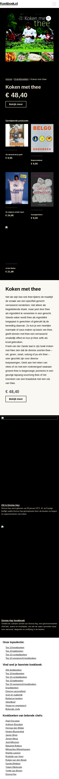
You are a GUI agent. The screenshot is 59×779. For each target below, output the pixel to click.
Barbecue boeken (14, 698)
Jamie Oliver (11, 735)
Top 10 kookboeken (14, 647)
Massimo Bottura (13, 746)
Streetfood (10, 702)
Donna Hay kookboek (13, 620)
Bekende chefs (12, 709)
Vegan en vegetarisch (15, 705)
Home (8, 79)
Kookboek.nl (9, 3)
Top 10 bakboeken (14, 651)
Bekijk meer (16, 104)
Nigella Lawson (13, 753)
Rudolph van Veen (14, 756)
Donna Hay (10, 774)
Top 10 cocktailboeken (16, 655)
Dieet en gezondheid (15, 691)
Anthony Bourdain (14, 724)
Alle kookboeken (13, 670)
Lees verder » (6, 519)
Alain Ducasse (12, 721)
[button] (54, 4)
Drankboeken (21, 79)
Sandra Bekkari (12, 763)
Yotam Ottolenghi (13, 767)
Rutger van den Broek (15, 760)
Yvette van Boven (13, 771)
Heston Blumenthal (14, 731)
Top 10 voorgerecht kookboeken (20, 658)
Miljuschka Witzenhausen (17, 749)
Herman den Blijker (14, 728)
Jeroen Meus (11, 739)
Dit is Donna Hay (10, 505)
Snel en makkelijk (14, 695)
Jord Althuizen (12, 742)
